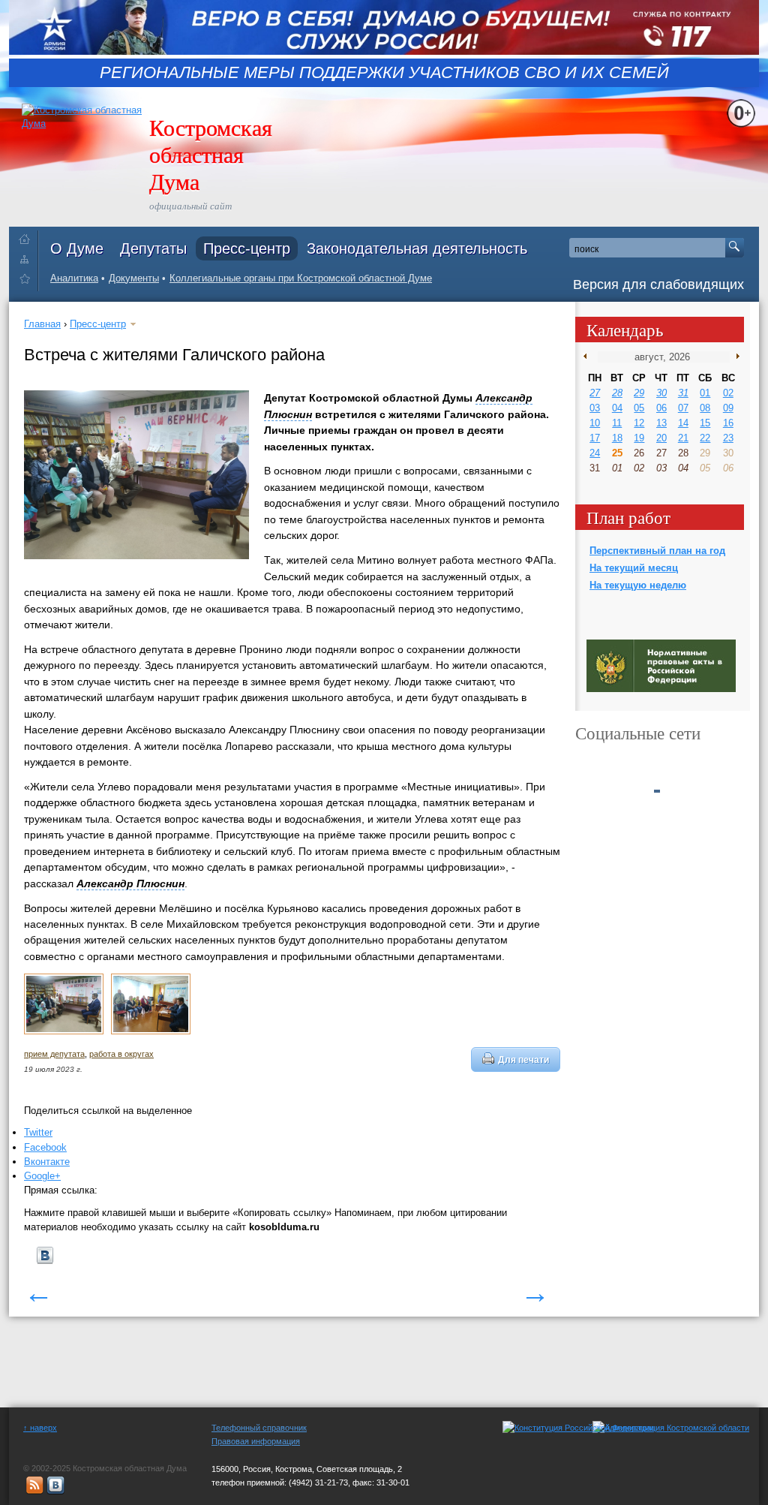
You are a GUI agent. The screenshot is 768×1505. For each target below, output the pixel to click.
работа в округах (121, 1053)
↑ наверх (40, 1427)
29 (639, 393)
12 (639, 423)
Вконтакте (47, 1161)
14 (683, 423)
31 (683, 393)
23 (728, 438)
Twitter (38, 1132)
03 (595, 408)
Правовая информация (256, 1441)
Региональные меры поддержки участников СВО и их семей (384, 73)
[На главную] (28, 236)
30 (661, 393)
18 (617, 438)
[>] (734, 356)
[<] (588, 356)
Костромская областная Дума (210, 154)
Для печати (523, 1059)
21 (683, 438)
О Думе (77, 248)
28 (617, 393)
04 (617, 408)
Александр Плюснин (130, 883)
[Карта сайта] (28, 258)
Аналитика (74, 278)
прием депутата (54, 1053)
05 (639, 408)
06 (661, 408)
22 (705, 438)
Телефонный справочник (259, 1427)
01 (705, 393)
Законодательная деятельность (417, 248)
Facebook (45, 1147)
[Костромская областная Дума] (28, 281)
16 (728, 423)
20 (661, 438)
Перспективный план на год (657, 550)
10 (595, 423)
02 (728, 393)
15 (705, 423)
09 (728, 408)
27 (595, 393)
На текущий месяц (634, 567)
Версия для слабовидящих (658, 284)
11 (617, 423)
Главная (42, 324)
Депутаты (153, 248)
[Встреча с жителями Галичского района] (64, 1031)
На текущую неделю (638, 585)
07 (683, 408)
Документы (134, 278)
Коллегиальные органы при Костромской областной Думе (301, 278)
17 (595, 438)
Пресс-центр (246, 248)
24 (595, 453)
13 (661, 423)
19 (639, 438)
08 (705, 408)
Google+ (42, 1175)
